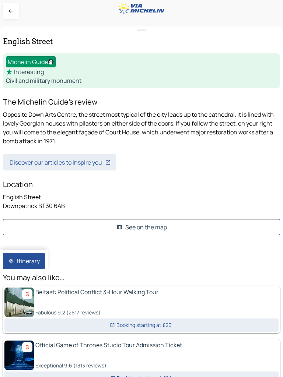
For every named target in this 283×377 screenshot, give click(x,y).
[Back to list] (11, 11)
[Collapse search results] (141, 30)
